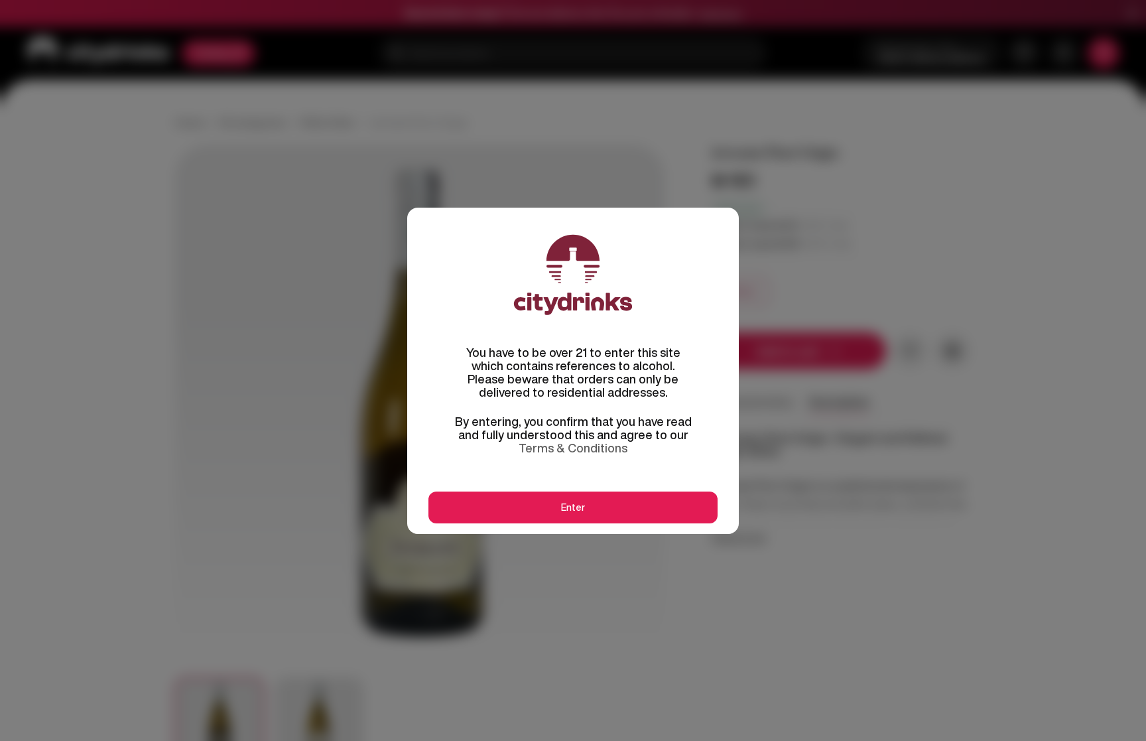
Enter (573, 507)
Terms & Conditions (573, 448)
